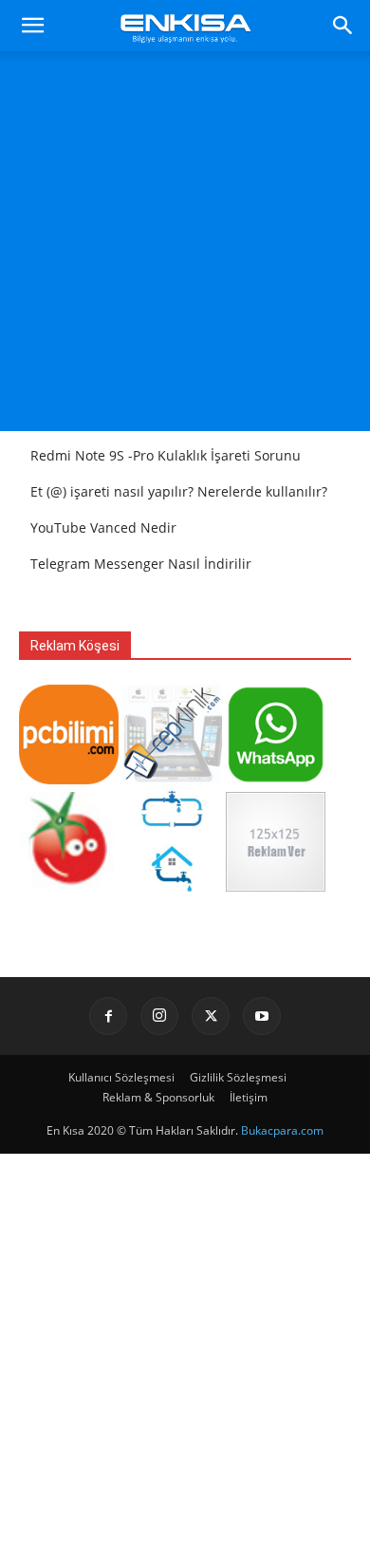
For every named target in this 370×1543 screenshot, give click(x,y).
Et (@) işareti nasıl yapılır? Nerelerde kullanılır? (178, 491)
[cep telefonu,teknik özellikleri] (172, 779)
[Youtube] (262, 1016)
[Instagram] (159, 1016)
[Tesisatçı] (172, 886)
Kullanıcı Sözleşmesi (121, 1077)
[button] (32, 25)
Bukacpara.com (282, 1130)
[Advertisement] (185, 246)
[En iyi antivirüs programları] (69, 779)
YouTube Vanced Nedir (103, 527)
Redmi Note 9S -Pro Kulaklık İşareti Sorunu (165, 455)
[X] (211, 1016)
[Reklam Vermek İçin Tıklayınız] (275, 886)
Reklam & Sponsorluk (158, 1097)
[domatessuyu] (69, 886)
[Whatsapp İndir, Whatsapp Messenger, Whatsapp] (275, 779)
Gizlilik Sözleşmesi (238, 1077)
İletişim (249, 1097)
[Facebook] (108, 1016)
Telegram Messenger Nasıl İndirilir (140, 564)
